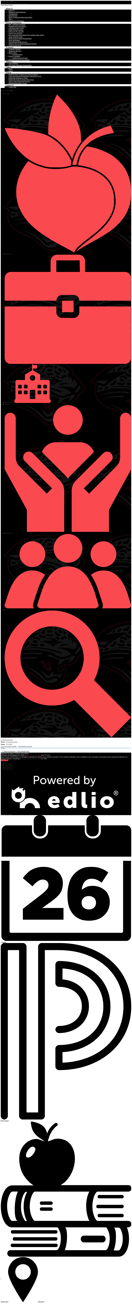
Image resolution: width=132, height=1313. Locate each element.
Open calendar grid (23, 751)
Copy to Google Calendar (9, 746)
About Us (11, 10)
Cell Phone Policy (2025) (16, 28)
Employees (8, 764)
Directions (41, 1301)
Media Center (13, 53)
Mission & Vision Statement (17, 12)
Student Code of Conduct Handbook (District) (23, 44)
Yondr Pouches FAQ (15, 45)
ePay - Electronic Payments (17, 24)
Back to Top (4, 760)
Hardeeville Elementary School (18, 78)
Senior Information (14, 40)
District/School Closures (16, 30)
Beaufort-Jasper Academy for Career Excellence (23, 74)
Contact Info (12, 87)
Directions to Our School (16, 21)
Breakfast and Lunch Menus (17, 26)
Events (3, 748)
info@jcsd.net (25, 758)
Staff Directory (13, 15)
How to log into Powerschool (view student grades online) (26, 35)
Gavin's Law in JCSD (15, 33)
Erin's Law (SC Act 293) (16, 31)
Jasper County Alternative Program (19, 81)
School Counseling (14, 56)
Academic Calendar (15, 49)
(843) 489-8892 (35, 758)
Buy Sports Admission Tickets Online (20, 65)
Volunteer (8, 767)
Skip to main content (7, 1)
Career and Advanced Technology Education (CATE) (25, 76)
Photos (11, 69)
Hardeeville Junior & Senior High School (21, 80)
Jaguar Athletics (13, 63)
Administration (13, 14)
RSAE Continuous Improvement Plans (20, 17)
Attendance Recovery (15, 51)
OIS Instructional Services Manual (19, 60)
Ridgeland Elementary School (18, 83)
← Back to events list (8, 751)
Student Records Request (20, 58)
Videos (11, 71)
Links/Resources (17, 54)
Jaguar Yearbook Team (15, 37)
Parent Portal (8, 769)
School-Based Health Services (18, 42)
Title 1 (10, 19)
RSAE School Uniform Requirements (20, 38)
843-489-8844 (33, 755)
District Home (9, 402)
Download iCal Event (25, 746)
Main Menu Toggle (7, 5)
